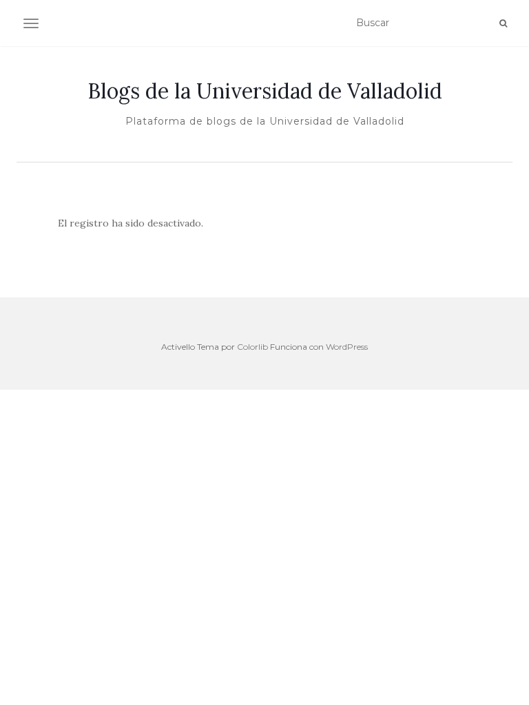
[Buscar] (503, 23)
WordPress (347, 346)
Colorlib (252, 346)
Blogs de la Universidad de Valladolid (264, 91)
